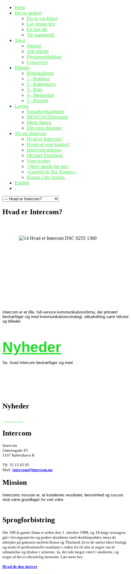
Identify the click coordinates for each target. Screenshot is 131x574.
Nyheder (31, 347)
